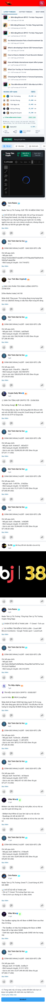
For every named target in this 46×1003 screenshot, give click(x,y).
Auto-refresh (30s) (27, 131)
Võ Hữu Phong (15, 100)
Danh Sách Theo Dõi (37, 154)
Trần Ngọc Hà (14, 104)
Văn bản (21, 146)
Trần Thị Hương (15, 96)
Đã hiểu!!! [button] (23, 999)
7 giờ (9, 650)
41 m (9, 244)
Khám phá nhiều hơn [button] (9, 995)
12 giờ (10, 802)
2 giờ (9, 320)
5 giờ (9, 472)
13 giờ (10, 916)
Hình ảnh (34, 146)
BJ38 (10, 545)
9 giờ (9, 764)
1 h (9, 282)
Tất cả (8, 146)
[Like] (23, 234)
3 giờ (9, 358)
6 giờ (9, 510)
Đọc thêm (5, 228)
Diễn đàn (16, 131)
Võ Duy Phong (15, 108)
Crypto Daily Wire (15, 393)
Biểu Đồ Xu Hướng (26, 154)
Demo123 (13, 127)
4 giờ (9, 434)
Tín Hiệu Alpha (14, 685)
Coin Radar (12, 203)
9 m (9, 206)
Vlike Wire (12, 799)
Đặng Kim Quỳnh (16, 113)
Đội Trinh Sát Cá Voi (16, 241)
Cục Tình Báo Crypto (16, 279)
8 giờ (9, 726)
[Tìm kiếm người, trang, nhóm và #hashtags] (41, 3)
